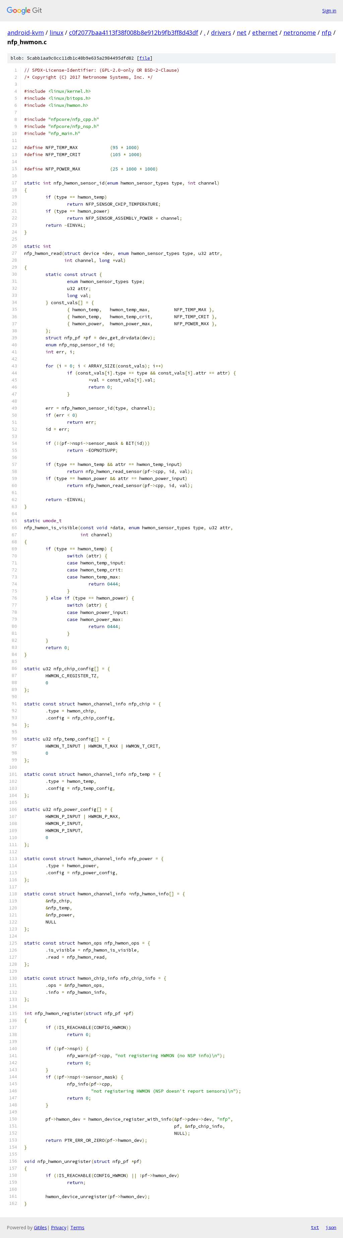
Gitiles (40, 1227)
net (242, 32)
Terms (77, 1227)
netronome (299, 32)
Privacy (58, 1227)
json (331, 1227)
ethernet (265, 32)
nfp (327, 32)
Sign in (329, 10)
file (144, 58)
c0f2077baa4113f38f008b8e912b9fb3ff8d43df (133, 32)
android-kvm (25, 32)
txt (315, 1227)
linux (56, 32)
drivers (221, 32)
